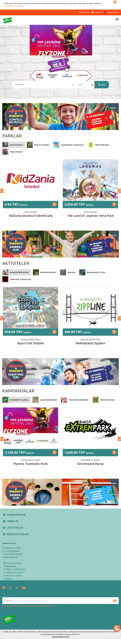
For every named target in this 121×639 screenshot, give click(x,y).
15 (84, 96)
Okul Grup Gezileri (13, 575)
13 (77, 96)
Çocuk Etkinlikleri (12, 551)
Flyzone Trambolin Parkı (30, 463)
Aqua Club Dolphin (30, 343)
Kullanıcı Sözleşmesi (14, 572)
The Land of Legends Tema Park (90, 215)
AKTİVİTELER (15, 527)
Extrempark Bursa (90, 463)
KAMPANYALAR (16, 514)
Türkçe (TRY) (112, 12)
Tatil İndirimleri (11, 557)
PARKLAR (12, 521)
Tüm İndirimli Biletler (13, 554)
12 (74, 96)
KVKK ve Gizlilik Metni (15, 569)
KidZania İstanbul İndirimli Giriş (31, 215)
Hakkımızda (10, 566)
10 (67, 96)
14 (81, 96)
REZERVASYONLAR (18, 534)
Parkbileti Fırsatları (12, 548)
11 (71, 96)
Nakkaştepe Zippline (90, 343)
